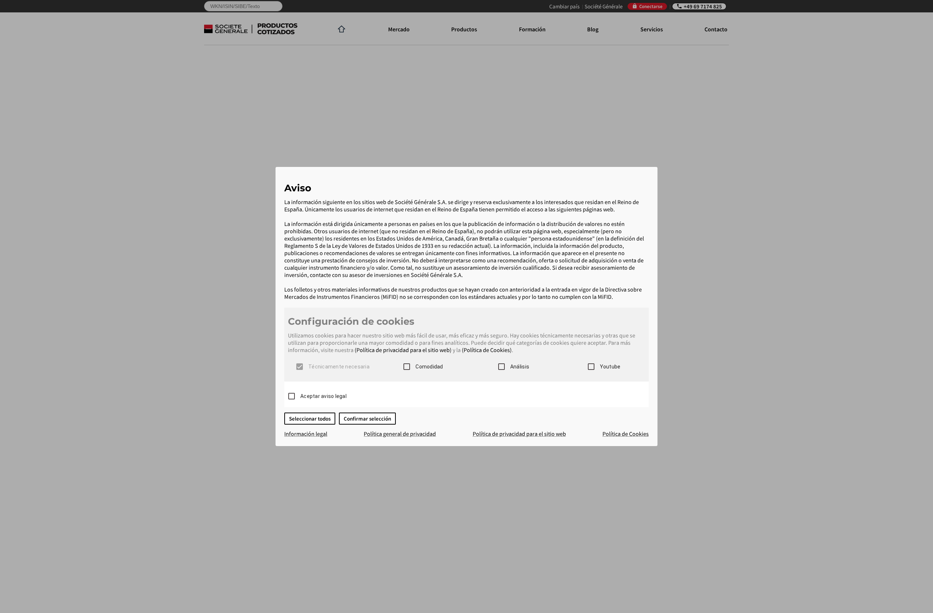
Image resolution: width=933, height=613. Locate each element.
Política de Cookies (625, 433)
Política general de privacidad (400, 433)
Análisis (519, 367)
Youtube (610, 367)
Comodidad (429, 367)
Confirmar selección (367, 418)
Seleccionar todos (310, 418)
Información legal (305, 433)
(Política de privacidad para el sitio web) (403, 350)
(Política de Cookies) (487, 350)
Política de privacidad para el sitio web (519, 433)
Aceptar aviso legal (323, 396)
